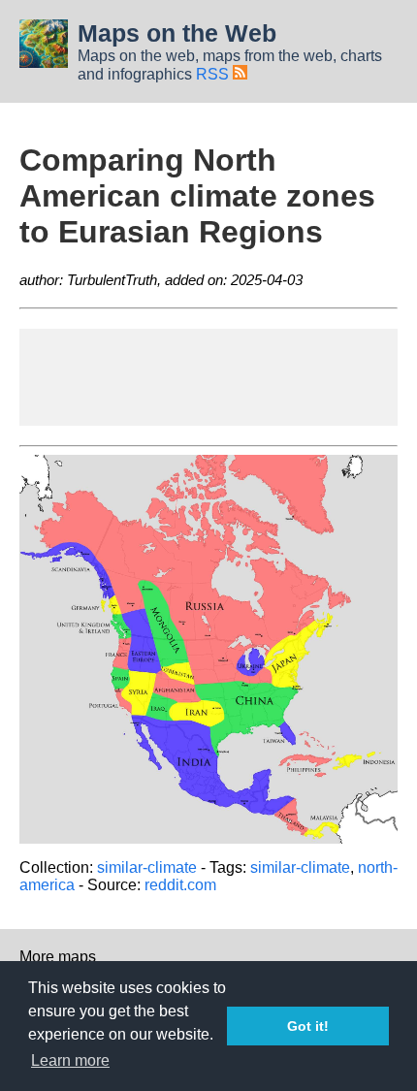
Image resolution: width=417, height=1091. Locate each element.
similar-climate (147, 867)
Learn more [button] (70, 1060)
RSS (214, 74)
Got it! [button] (308, 1026)
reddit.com (180, 885)
